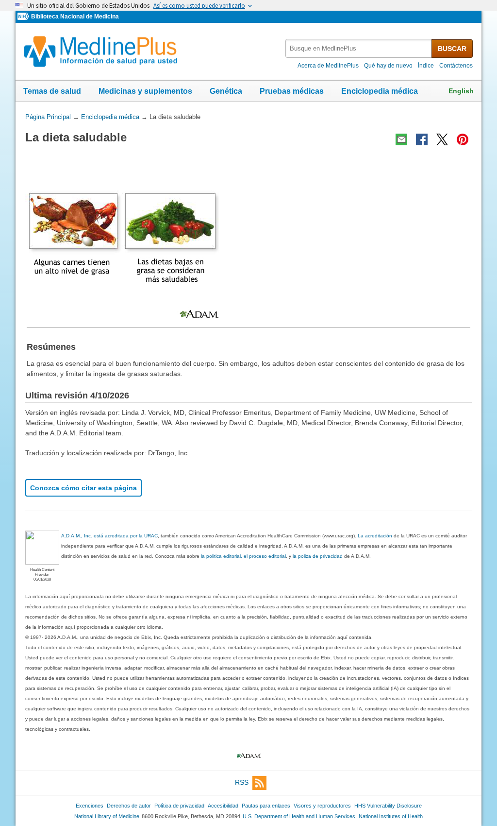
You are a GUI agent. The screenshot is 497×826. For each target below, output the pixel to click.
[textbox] (359, 48)
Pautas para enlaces (266, 806)
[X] (442, 139)
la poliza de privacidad (318, 556)
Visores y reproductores (322, 806)
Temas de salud (52, 91)
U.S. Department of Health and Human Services (299, 816)
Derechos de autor (129, 806)
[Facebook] (422, 139)
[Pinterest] (462, 139)
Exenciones (89, 806)
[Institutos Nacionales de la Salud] (24, 17)
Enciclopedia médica (379, 91)
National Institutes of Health (391, 816)
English (461, 91)
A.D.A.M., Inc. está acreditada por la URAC (109, 535)
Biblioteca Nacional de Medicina (75, 16)
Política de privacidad (179, 806)
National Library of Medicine (106, 816)
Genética (226, 91)
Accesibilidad (223, 806)
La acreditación (375, 535)
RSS (241, 782)
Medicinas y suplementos (145, 91)
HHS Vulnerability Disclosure (388, 806)
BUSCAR (452, 48)
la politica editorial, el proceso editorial (243, 556)
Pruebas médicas (292, 91)
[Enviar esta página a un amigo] (401, 139)
